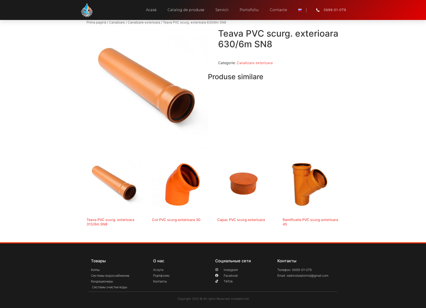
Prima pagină (96, 22)
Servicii (222, 10)
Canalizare (117, 22)
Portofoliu (249, 10)
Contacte (278, 10)
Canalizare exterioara (144, 22)
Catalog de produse (186, 10)
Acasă (151, 10)
